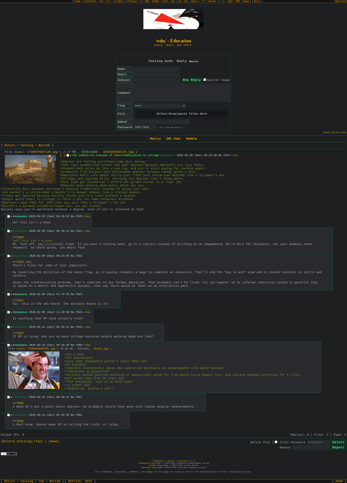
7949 (79, 327)
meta (257, 1)
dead (246, 1)
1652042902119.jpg (118, 152)
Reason (285, 447)
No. (220, 155)
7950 (79, 345)
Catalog (27, 145)
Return (9, 145)
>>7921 (86, 216)
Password (298, 442)
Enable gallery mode (334, 132)
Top (41, 481)
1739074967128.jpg (42, 152)
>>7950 (18, 403)
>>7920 (18, 237)
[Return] (193, 61)
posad (211, 1)
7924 (79, 312)
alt (108, 1)
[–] (62, 155)
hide (18, 152)
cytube (117, 1)
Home (339, 481)
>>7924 (18, 333)
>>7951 (86, 345)
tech (165, 1)
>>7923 (86, 231)
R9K (238, 1)
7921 (79, 231)
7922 (79, 255)
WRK (147, 1)
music (194, 1)
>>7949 (86, 312)
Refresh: (80, 481)
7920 (79, 216)
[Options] (340, 1)
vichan (170, 461)
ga (179, 1)
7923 (79, 294)
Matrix (155, 139)
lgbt (230, 1)
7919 (226, 155)
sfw (101, 1)
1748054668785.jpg (41, 348)
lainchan (182, 461)
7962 (79, 415)
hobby (155, 1)
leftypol (132, 1)
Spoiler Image (218, 80)
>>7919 (18, 262)
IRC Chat (173, 139)
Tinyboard (157, 461)
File (283, 442)
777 (203, 1)
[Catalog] (24, 441)
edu (173, 1)
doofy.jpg (101, 348)
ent (186, 1)
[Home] (53, 441)
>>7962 (86, 327)
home (77, 1)
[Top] (38, 441)
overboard (89, 1)
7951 (79, 397)
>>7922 (234, 155)
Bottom (44, 145)
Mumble (191, 139)
